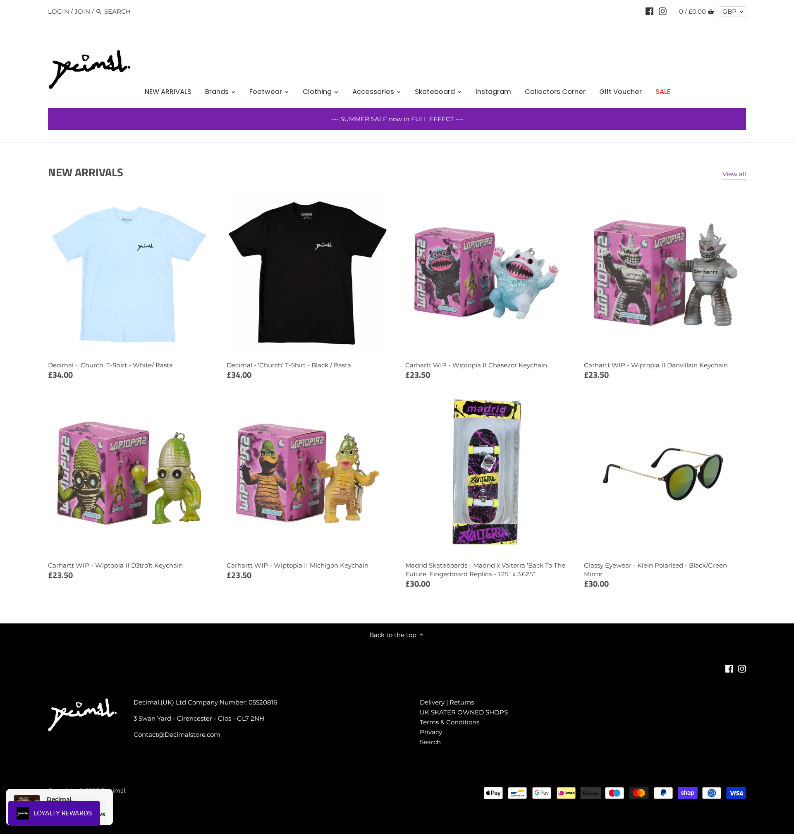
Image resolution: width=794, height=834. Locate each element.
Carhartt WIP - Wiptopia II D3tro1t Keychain (115, 565)
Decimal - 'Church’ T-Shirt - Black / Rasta (289, 365)
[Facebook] (649, 11)
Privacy (431, 732)
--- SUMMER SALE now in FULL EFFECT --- (397, 119)
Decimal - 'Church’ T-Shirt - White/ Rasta (110, 365)
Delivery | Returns (447, 702)
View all (734, 174)
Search (430, 742)
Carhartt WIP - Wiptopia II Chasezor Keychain (476, 365)
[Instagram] (663, 11)
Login (58, 11)
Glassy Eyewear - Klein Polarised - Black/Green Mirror (655, 569)
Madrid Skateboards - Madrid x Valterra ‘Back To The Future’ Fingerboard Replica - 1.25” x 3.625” (485, 569)
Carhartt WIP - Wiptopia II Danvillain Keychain (656, 365)
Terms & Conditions (449, 722)
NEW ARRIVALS (85, 171)
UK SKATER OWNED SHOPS (464, 712)
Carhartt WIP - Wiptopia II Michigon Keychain (297, 565)
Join (82, 11)
